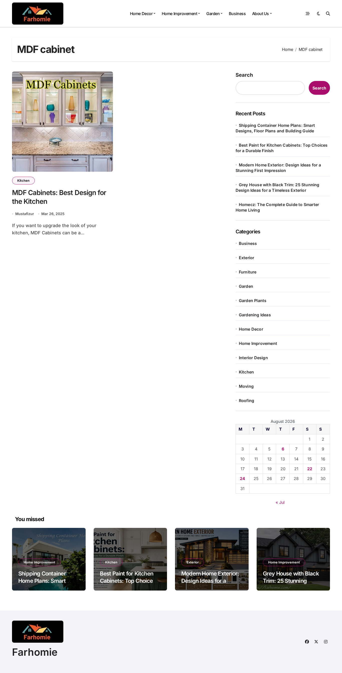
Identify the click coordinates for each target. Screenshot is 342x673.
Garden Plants (253, 300)
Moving (246, 386)
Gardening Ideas (255, 314)
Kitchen (23, 180)
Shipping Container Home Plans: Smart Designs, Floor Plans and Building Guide (43, 584)
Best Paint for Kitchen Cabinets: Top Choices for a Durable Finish (128, 580)
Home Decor (141, 13)
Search (244, 75)
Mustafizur (24, 214)
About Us (260, 13)
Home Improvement (179, 13)
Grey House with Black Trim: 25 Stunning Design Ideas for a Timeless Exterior (291, 584)
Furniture (248, 271)
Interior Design (253, 357)
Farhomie (35, 652)
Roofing (246, 400)
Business (237, 13)
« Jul (280, 502)
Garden (213, 13)
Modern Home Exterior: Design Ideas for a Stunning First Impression (210, 584)
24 (242, 478)
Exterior (246, 257)
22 (309, 468)
